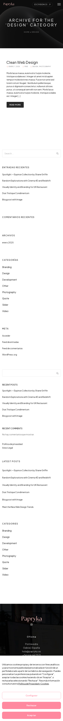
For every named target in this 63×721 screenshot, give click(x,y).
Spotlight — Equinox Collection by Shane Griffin (25, 174)
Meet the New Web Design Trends (18, 507)
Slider (5, 304)
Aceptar (31, 715)
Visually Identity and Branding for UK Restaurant (24, 187)
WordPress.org (9, 354)
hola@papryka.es (31, 651)
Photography (45, 66)
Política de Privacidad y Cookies (33, 683)
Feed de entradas (10, 342)
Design (35, 32)
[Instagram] (31, 624)
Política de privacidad (12, 444)
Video (5, 311)
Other (5, 285)
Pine (26, 66)
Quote (5, 298)
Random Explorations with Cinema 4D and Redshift (26, 180)
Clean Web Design (22, 62)
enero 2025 (8, 242)
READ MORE (15, 105)
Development (9, 279)
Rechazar (31, 705)
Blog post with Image (12, 199)
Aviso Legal (7, 447)
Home (26, 32)
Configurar (31, 695)
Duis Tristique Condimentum (15, 193)
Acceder (6, 335)
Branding (7, 267)
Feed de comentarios (12, 348)
